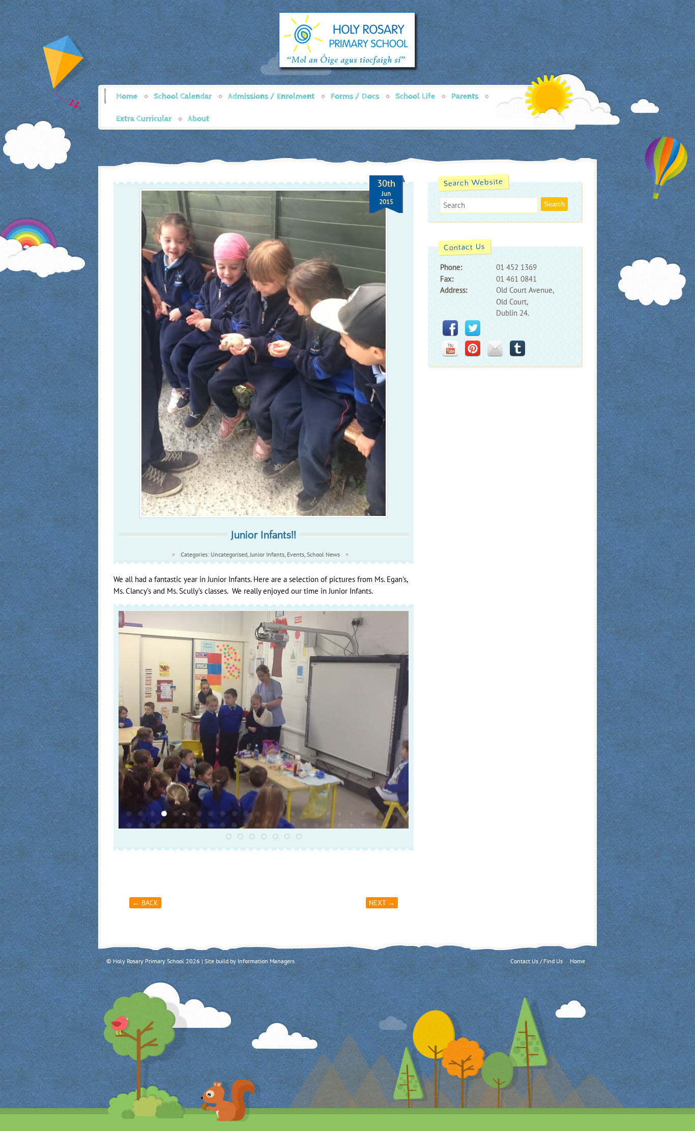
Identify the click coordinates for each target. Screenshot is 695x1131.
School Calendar (183, 96)
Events (295, 554)
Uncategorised (229, 554)
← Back (145, 902)
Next (419, 719)
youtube (450, 348)
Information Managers (266, 961)
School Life (415, 96)
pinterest (472, 348)
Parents (464, 96)
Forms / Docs (355, 96)
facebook (450, 327)
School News (323, 554)
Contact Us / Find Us (536, 961)
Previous (107, 719)
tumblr (517, 348)
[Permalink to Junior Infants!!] (264, 353)
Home (126, 96)
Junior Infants (267, 554)
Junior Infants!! (263, 535)
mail (495, 348)
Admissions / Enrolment (271, 96)
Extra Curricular (143, 119)
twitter (472, 327)
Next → (382, 902)
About (198, 119)
